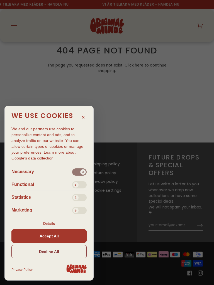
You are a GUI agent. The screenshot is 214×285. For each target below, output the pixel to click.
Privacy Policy (22, 270)
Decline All (49, 251)
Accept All (49, 236)
